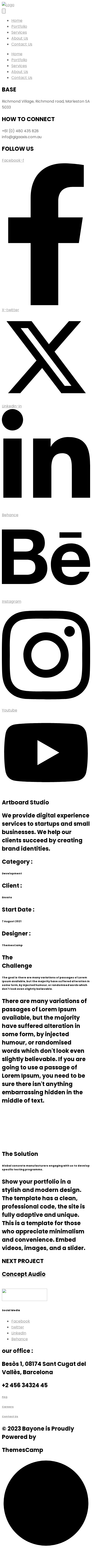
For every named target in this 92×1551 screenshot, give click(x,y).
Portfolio (19, 26)
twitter (17, 1327)
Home (16, 20)
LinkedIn (18, 1333)
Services (19, 32)
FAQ (4, 1397)
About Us (19, 38)
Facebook (20, 1321)
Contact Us (21, 44)
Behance (19, 1339)
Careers (8, 1407)
